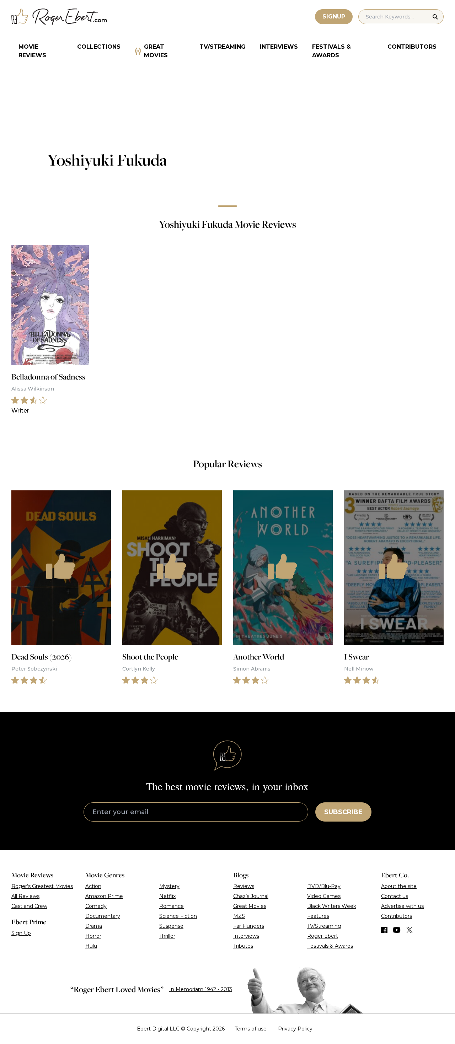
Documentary (102, 916)
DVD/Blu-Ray (324, 886)
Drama (93, 926)
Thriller (167, 936)
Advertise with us (402, 906)
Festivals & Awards (331, 51)
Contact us (394, 896)
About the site (399, 886)
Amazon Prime (104, 896)
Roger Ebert (322, 936)
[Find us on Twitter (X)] (409, 930)
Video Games (324, 896)
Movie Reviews (32, 51)
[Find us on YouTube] (397, 930)
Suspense (171, 926)
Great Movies (156, 51)
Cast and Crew (29, 906)
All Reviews (25, 896)
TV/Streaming (222, 46)
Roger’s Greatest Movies (42, 886)
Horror (93, 936)
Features (318, 916)
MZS (239, 916)
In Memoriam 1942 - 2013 (200, 989)
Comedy (96, 906)
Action (93, 886)
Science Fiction (178, 916)
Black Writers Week (331, 906)
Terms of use (251, 1029)
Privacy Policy (295, 1029)
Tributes (243, 946)
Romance (171, 906)
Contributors (412, 46)
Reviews (243, 886)
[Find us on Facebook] (384, 930)
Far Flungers (248, 926)
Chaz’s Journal (250, 896)
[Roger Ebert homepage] (59, 17)
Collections (99, 46)
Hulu (91, 946)
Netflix (167, 896)
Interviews (279, 46)
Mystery (169, 886)
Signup (333, 16)
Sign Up (21, 933)
